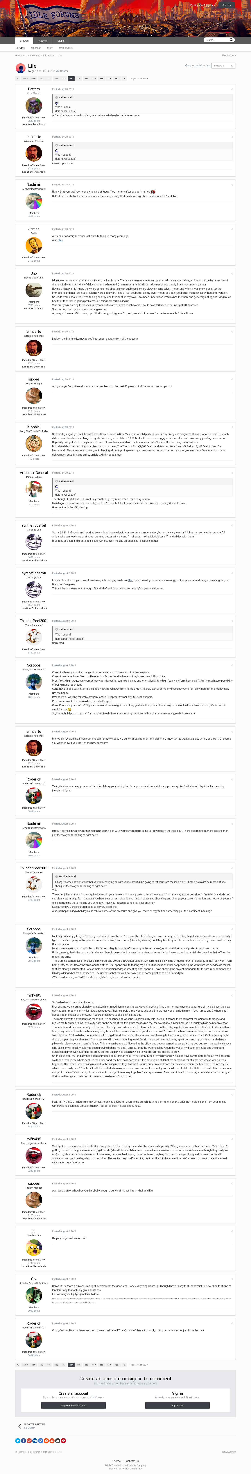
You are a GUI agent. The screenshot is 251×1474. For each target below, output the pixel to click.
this (60, 240)
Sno (34, 273)
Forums (20, 47)
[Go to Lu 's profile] (34, 1247)
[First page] (17, 78)
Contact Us (132, 1460)
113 (63, 78)
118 (101, 78)
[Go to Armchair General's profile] (34, 489)
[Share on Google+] (29, 1440)
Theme (116, 1460)
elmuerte (34, 137)
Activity (43, 40)
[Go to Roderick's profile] (34, 795)
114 (71, 78)
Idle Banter (62, 71)
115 (78, 78)
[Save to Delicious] (40, 1440)
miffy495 (34, 995)
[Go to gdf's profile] (21, 68)
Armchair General (34, 472)
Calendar (36, 47)
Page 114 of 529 (138, 78)
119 (109, 78)
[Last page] (124, 78)
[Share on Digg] (34, 1440)
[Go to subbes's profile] (34, 395)
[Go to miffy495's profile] (34, 1012)
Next (117, 79)
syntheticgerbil (34, 525)
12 (232, 66)
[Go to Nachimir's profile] (34, 201)
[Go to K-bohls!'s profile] (34, 443)
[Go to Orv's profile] (34, 1295)
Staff (50, 47)
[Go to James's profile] (34, 245)
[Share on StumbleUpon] (52, 1440)
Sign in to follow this (199, 65)
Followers (219, 65)
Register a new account (73, 1405)
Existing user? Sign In (202, 5)
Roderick (33, 779)
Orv (34, 1279)
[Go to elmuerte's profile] (34, 153)
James (33, 229)
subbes (34, 379)
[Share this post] (232, 89)
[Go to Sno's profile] (34, 290)
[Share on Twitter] (17, 1440)
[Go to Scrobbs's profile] (34, 681)
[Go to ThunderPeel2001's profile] (34, 637)
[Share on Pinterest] (63, 1440)
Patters (34, 89)
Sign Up (227, 5)
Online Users (66, 47)
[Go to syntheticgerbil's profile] (34, 542)
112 (56, 78)
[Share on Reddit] (46, 1440)
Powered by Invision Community (125, 1468)
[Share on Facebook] (23, 1440)
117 (94, 78)
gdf (34, 71)
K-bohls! (33, 427)
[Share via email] (57, 1440)
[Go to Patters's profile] (34, 105)
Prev (25, 79)
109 (33, 78)
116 (86, 78)
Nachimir (33, 184)
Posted (63, 89)
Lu (33, 1231)
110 (41, 78)
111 (48, 78)
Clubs (61, 40)
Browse (24, 40)
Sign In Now (177, 1405)
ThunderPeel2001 (34, 621)
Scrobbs (34, 665)
